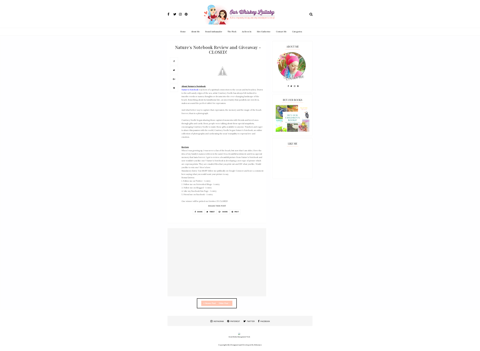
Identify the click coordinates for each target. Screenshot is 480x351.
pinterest (235, 321)
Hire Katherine (263, 31)
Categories (297, 31)
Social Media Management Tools (239, 337)
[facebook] (170, 14)
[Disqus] (217, 264)
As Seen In (246, 31)
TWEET (212, 212)
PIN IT (236, 212)
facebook (265, 321)
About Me (195, 31)
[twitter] (175, 14)
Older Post (224, 303)
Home (183, 31)
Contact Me (281, 31)
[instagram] (181, 14)
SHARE (199, 212)
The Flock (232, 31)
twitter (251, 321)
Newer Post (210, 303)
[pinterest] (187, 14)
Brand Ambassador (213, 31)
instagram (219, 321)
